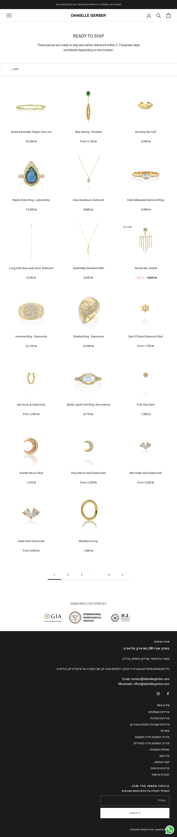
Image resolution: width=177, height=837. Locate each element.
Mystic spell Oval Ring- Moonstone (88, 405)
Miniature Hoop (88, 541)
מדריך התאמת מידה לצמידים (151, 743)
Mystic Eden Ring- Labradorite (31, 200)
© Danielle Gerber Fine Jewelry (148, 829)
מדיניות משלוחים (159, 712)
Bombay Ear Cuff (145, 132)
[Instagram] (158, 693)
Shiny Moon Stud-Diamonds (88, 473)
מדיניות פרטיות (160, 768)
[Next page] (122, 575)
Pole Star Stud (146, 405)
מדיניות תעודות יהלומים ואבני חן (149, 724)
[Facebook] (167, 693)
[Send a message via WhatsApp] (170, 830)
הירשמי (135, 813)
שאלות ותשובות (159, 749)
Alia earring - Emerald (88, 132)
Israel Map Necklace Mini (88, 268)
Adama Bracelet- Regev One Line (31, 132)
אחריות (165, 731)
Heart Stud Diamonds (31, 541)
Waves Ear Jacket (146, 268)
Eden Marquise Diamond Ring (145, 200)
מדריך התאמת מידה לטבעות (152, 737)
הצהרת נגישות (160, 774)
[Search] (158, 15)
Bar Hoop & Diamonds (31, 405)
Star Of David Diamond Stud (145, 336)
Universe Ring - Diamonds (31, 336)
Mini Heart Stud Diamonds (146, 473)
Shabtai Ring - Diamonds (88, 336)
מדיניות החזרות (159, 718)
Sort (15, 69)
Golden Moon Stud (31, 473)
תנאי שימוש (162, 762)
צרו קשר (164, 756)
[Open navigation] (9, 15)
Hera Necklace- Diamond (88, 200)
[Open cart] (168, 15)
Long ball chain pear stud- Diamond (31, 268)
